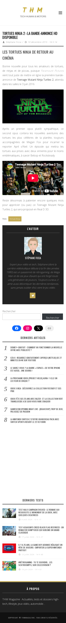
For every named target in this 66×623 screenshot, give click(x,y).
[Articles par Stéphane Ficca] (33, 246)
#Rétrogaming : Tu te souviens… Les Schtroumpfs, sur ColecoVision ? (35, 564)
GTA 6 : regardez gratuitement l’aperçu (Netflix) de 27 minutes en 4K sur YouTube (36, 359)
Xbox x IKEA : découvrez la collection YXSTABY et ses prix (35, 390)
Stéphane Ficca (13, 42)
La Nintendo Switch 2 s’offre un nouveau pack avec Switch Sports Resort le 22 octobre (34, 420)
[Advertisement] (33, 461)
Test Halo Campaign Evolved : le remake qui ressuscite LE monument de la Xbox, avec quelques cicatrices (38, 512)
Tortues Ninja (15, 219)
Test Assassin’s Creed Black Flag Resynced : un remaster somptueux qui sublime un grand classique (41, 530)
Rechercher (9, 311)
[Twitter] (32, 295)
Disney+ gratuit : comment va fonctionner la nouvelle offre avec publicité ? (36, 349)
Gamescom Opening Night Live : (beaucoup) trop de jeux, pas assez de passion (36, 410)
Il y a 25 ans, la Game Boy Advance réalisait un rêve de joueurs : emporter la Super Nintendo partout (40, 547)
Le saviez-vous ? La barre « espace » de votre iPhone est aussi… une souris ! (35, 369)
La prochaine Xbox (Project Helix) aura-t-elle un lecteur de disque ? (33, 379)
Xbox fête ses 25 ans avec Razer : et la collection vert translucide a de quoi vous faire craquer (36, 400)
